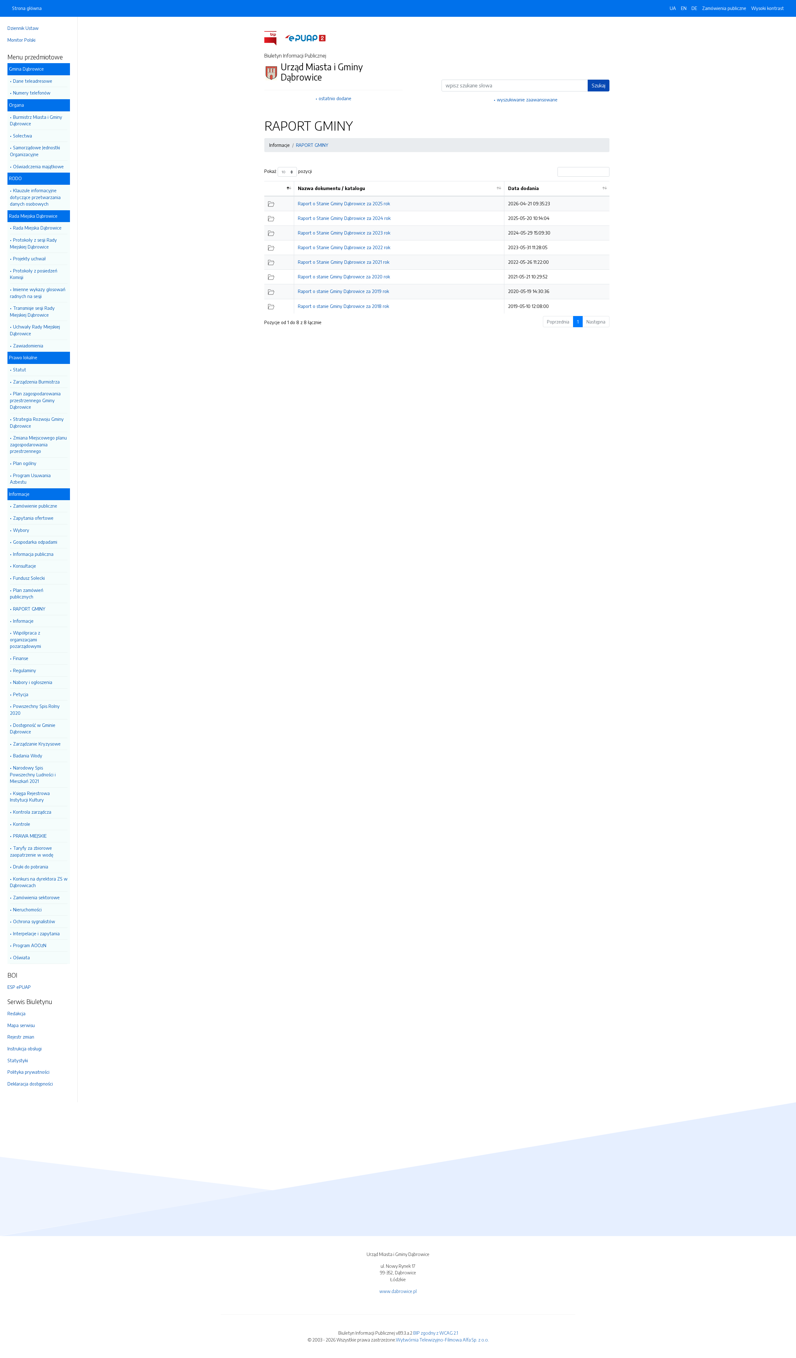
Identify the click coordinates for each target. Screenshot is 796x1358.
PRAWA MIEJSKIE (30, 836)
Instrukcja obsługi (24, 1048)
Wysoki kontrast (767, 8)
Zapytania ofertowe (33, 518)
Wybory (21, 530)
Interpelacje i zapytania (36, 933)
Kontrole (21, 824)
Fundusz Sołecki (29, 578)
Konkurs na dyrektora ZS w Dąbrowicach (38, 882)
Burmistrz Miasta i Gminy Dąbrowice (36, 120)
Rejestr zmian (20, 1036)
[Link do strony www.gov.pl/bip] (274, 37)
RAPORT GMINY (29, 609)
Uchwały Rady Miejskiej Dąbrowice (35, 330)
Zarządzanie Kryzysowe (37, 743)
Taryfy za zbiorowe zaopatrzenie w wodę (31, 851)
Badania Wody (27, 755)
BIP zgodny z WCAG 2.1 (435, 1333)
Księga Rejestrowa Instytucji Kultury (30, 796)
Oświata (21, 957)
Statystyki (17, 1060)
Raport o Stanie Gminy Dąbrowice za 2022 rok (344, 247)
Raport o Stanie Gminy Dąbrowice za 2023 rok (344, 232)
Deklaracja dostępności (30, 1083)
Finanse (20, 658)
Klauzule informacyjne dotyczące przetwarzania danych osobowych (35, 197)
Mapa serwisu (21, 1025)
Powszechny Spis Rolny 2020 (35, 709)
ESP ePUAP (19, 987)
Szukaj (598, 85)
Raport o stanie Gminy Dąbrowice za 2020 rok (344, 276)
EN (684, 8)
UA (673, 8)
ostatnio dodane (335, 98)
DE (694, 8)
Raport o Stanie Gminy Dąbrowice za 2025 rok (344, 203)
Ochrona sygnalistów (34, 921)
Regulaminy (24, 670)
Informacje (23, 621)
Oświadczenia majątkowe (38, 166)
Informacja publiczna (33, 554)
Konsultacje (24, 566)
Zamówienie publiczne (35, 506)
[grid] (436, 247)
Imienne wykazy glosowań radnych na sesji (37, 292)
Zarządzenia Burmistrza (36, 381)
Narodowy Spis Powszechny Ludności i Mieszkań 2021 (33, 774)
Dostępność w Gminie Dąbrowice (32, 728)
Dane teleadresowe (32, 81)
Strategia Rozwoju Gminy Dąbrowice (37, 422)
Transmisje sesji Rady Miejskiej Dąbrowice (32, 311)
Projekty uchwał (29, 258)
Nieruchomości (27, 909)
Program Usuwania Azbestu (30, 478)
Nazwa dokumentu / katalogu (331, 188)
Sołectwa (22, 135)
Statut (19, 369)
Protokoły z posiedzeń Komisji (33, 274)
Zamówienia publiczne (724, 8)
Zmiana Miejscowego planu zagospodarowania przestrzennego (38, 444)
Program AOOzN (29, 945)
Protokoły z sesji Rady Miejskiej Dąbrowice (33, 243)
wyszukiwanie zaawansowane (527, 99)
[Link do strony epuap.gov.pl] (305, 37)
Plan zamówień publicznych (26, 593)
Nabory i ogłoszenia (32, 682)
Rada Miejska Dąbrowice (37, 227)
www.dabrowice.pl (398, 1291)
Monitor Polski (21, 40)
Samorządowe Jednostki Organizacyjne (35, 151)
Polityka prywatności (28, 1072)
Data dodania (523, 188)
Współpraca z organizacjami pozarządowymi (25, 639)
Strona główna (27, 8)
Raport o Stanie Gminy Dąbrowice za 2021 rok (343, 262)
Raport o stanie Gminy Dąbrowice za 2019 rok (343, 291)
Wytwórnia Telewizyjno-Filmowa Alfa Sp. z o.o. (442, 1339)
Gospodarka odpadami (35, 542)
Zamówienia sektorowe (36, 897)
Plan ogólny (24, 463)
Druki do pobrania (30, 866)
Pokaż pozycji (288, 171)
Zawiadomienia (28, 345)
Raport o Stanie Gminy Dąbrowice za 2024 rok (344, 218)
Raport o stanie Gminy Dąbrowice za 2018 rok (343, 306)
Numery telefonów (31, 92)
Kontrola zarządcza (32, 812)
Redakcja (16, 1013)
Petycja (20, 694)
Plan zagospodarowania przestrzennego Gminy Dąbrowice (35, 400)
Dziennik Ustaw (23, 28)
